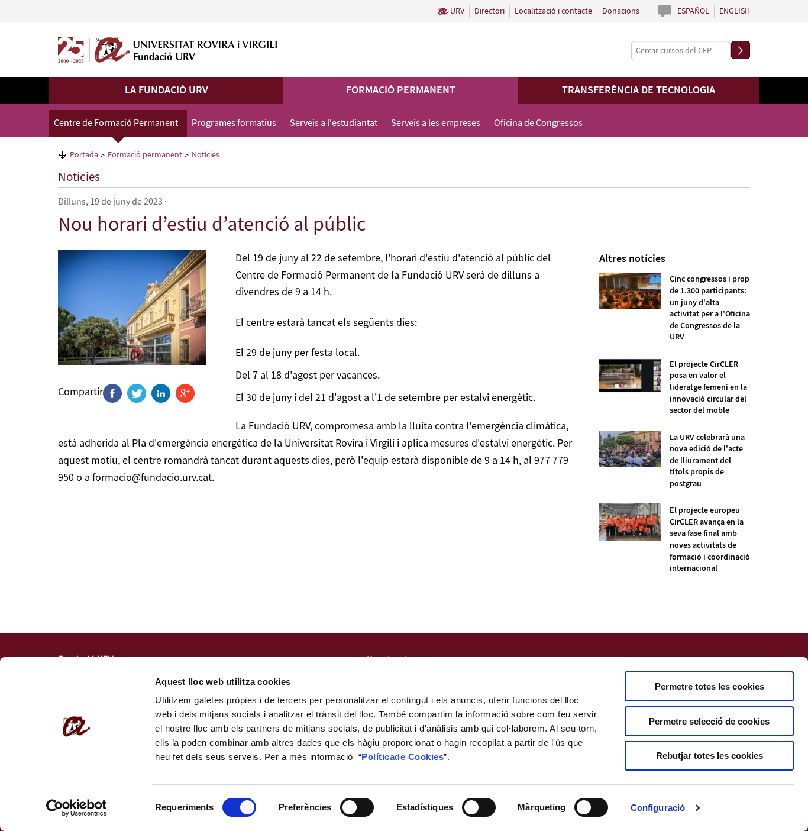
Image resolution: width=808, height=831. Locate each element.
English (734, 11)
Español (693, 11)
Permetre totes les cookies (709, 686)
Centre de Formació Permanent (116, 123)
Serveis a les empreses (435, 123)
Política (378, 757)
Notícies (79, 177)
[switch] (357, 807)
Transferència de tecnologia (638, 90)
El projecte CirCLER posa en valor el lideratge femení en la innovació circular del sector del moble (708, 387)
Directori (489, 11)
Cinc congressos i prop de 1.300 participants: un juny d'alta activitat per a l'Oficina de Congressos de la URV (710, 308)
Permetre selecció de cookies (709, 721)
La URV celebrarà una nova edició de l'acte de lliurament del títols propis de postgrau (707, 460)
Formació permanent (400, 90)
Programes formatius (234, 123)
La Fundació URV (166, 90)
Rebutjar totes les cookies (709, 756)
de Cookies (419, 757)
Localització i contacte (553, 11)
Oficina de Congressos (538, 123)
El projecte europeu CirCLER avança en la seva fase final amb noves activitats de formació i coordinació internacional (710, 539)
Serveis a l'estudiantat (333, 123)
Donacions (620, 11)
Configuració (658, 808)
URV (457, 11)
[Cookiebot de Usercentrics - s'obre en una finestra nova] (76, 808)
